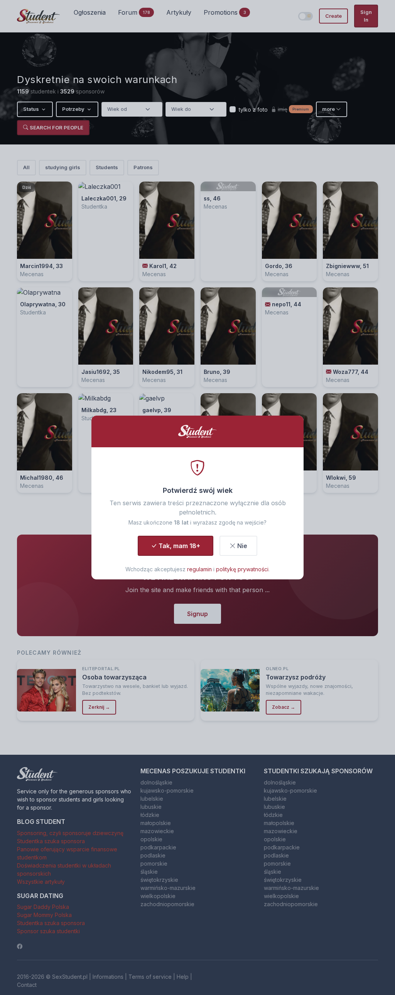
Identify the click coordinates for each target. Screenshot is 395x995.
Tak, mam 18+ (179, 546)
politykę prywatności (242, 569)
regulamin (199, 569)
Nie (242, 546)
